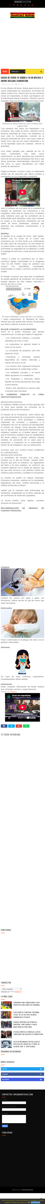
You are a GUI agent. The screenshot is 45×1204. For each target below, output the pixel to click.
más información (35, 1202)
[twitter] (13, 5)
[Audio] (25, 5)
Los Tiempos (12, 692)
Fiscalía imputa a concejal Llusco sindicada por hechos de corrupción (28, 1033)
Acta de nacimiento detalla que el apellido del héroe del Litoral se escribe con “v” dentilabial (26, 1044)
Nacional (20, 84)
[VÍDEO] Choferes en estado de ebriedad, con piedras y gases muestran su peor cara (25, 1024)
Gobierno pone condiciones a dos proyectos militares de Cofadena (26, 1003)
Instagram (5, 1079)
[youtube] (21, 5)
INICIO (5, 71)
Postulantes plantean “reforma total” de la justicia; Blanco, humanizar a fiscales (26, 1014)
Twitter (4, 1069)
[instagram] (17, 5)
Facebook (5, 1074)
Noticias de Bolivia (27, 1190)
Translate (18, 992)
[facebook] (10, 5)
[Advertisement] (22, 43)
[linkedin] (29, 5)
